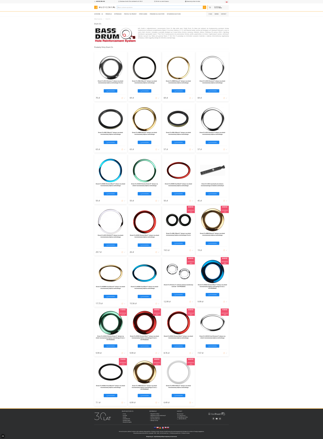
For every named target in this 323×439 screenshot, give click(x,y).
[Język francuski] (163, 427)
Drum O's (108, 19)
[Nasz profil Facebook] (213, 418)
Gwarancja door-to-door (193, 1)
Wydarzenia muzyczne (174, 14)
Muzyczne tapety (127, 422)
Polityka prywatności (175, 433)
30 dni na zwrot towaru (162, 1)
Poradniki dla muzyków (157, 14)
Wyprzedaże (118, 14)
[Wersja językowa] (227, 2)
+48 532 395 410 (182, 418)
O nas (210, 14)
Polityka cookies (186, 433)
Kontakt (223, 14)
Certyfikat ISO (126, 418)
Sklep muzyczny (98, 19)
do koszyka (111, 91)
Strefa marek (143, 14)
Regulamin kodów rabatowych (158, 415)
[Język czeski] (165, 427)
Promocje (109, 14)
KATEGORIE (97, 14)
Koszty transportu (155, 417)
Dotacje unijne (126, 420)
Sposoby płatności (155, 418)
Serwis (217, 14)
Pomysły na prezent (130, 14)
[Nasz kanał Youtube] (216, 418)
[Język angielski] (155, 427)
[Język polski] (158, 427)
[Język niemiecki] (160, 427)
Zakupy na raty (154, 420)
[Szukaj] (204, 7)
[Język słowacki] (168, 427)
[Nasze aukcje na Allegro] (219, 418)
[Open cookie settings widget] (3, 436)
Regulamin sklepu (155, 414)
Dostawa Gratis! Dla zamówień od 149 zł (131, 1)
